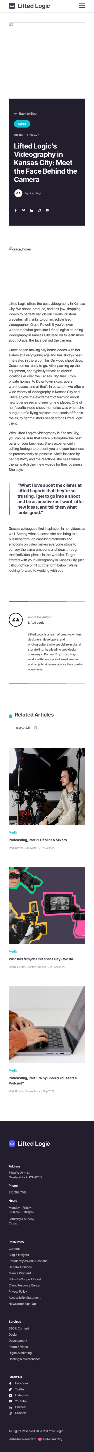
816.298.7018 (17, 1192)
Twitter (17, 1389)
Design (13, 1334)
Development (18, 1340)
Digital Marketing (20, 1353)
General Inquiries (20, 1267)
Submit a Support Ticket (25, 1279)
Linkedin (17, 1407)
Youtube (18, 1401)
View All (23, 728)
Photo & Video (18, 1346)
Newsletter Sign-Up (22, 1303)
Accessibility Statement (25, 1297)
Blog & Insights (19, 1255)
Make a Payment (20, 1273)
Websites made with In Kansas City (35, 1439)
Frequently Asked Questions (28, 1261)
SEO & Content (19, 1328)
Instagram (19, 1395)
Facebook (18, 1383)
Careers (14, 1248)
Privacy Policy (18, 1291)
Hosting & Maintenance (24, 1359)
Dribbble (18, 1413)
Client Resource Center (25, 1285)
